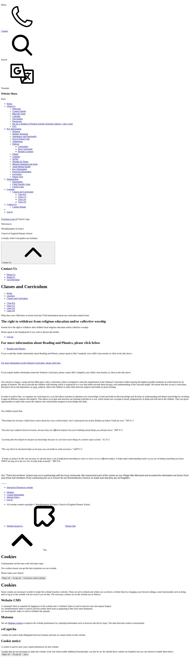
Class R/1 (22, 194)
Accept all (17, 578)
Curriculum (23, 146)
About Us (11, 106)
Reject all (6, 578)
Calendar (16, 116)
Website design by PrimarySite (41, 526)
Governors (17, 174)
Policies (15, 144)
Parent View (17, 177)
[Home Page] (8, 219)
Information (17, 182)
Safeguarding (12, 179)
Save (25, 654)
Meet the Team (18, 114)
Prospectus (17, 121)
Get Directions (13, 279)
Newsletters (17, 119)
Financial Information (21, 171)
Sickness (16, 131)
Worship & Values (20, 161)
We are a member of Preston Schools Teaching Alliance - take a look (42, 124)
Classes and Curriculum (22, 192)
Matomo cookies (15, 623)
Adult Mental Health (21, 166)
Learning (11, 189)
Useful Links (18, 187)
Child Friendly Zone (21, 184)
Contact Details (19, 111)
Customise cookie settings (34, 578)
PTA (14, 126)
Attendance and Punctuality (24, 136)
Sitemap (10, 492)
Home (9, 104)
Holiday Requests (20, 134)
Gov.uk (10, 337)
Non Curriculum (25, 149)
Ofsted (15, 154)
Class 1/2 (22, 197)
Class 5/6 (22, 202)
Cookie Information (15, 495)
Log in (10, 212)
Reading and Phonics (16, 349)
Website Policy (13, 497)
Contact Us (12, 204)
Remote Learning (25, 151)
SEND (15, 159)
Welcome (16, 109)
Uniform (16, 156)
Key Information (14, 129)
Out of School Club (21, 139)
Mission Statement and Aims (24, 164)
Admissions (17, 141)
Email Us (11, 277)
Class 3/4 (22, 199)
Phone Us (11, 274)
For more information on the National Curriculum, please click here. (31, 363)
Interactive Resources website (20, 487)
